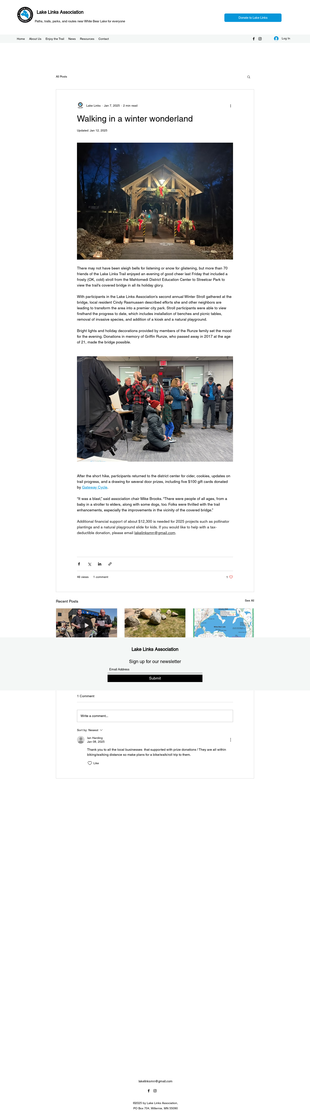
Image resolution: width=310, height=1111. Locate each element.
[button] (249, 76)
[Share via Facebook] (79, 564)
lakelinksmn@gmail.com (156, 1081)
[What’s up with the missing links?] (223, 625)
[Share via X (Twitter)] (89, 564)
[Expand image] (155, 409)
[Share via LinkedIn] (100, 564)
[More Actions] (230, 739)
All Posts (61, 76)
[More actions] (230, 105)
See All (249, 600)
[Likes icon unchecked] (90, 763)
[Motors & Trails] (86, 625)
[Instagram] (260, 39)
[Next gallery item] (228, 409)
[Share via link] (110, 564)
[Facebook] (254, 39)
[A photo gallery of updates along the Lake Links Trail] (155, 625)
